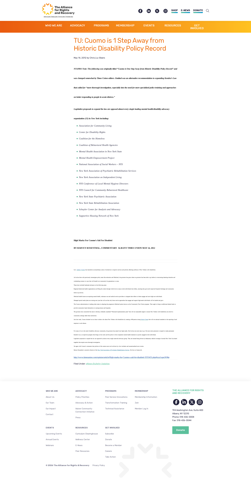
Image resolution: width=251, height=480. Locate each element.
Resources (81, 428)
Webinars (50, 445)
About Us (50, 397)
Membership (141, 391)
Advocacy (81, 391)
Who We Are (52, 391)
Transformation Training (116, 403)
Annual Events (52, 439)
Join (137, 403)
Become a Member (113, 445)
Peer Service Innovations (116, 397)
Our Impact (51, 408)
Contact (49, 414)
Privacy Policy (98, 465)
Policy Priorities (82, 397)
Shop (174, 10)
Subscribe (109, 434)
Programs (110, 391)
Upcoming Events (54, 434)
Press (78, 417)
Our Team (50, 403)
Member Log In (141, 408)
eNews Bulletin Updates (98, 364)
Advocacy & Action (84, 403)
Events (50, 428)
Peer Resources (82, 451)
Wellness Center (82, 439)
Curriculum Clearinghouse (86, 434)
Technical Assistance (114, 408)
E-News (185, 10)
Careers (108, 451)
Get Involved (112, 428)
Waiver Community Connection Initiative (84, 410)
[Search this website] (207, 10)
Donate (198, 10)
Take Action (110, 457)
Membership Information (146, 397)
